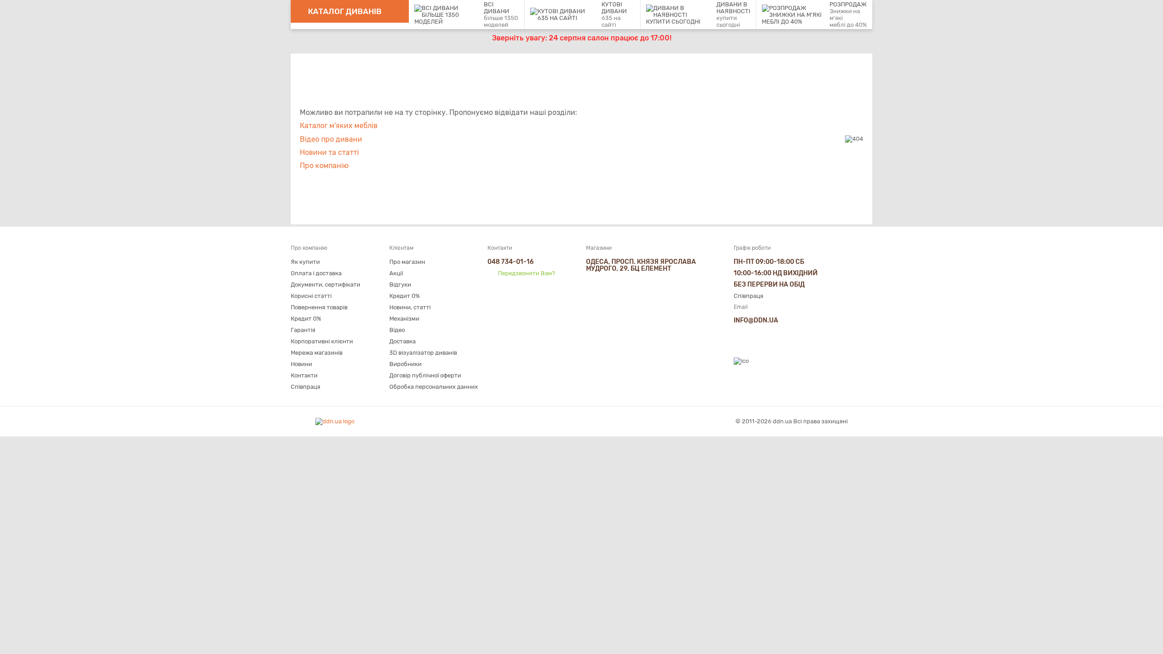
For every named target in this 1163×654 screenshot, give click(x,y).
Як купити (305, 261)
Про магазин (407, 261)
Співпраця (305, 386)
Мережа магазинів (317, 352)
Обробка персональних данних (433, 386)
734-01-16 (510, 261)
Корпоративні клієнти (322, 341)
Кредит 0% (306, 318)
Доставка (402, 341)
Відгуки (400, 284)
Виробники (405, 364)
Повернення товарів (319, 307)
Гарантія (303, 330)
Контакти (304, 375)
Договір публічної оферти (425, 375)
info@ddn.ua (756, 320)
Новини (301, 364)
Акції (396, 273)
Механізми (404, 318)
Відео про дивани (331, 139)
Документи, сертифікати (325, 284)
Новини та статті (329, 152)
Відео (397, 330)
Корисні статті (311, 295)
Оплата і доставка (316, 273)
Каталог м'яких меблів (339, 125)
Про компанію (324, 165)
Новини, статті (410, 307)
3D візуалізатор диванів (423, 352)
